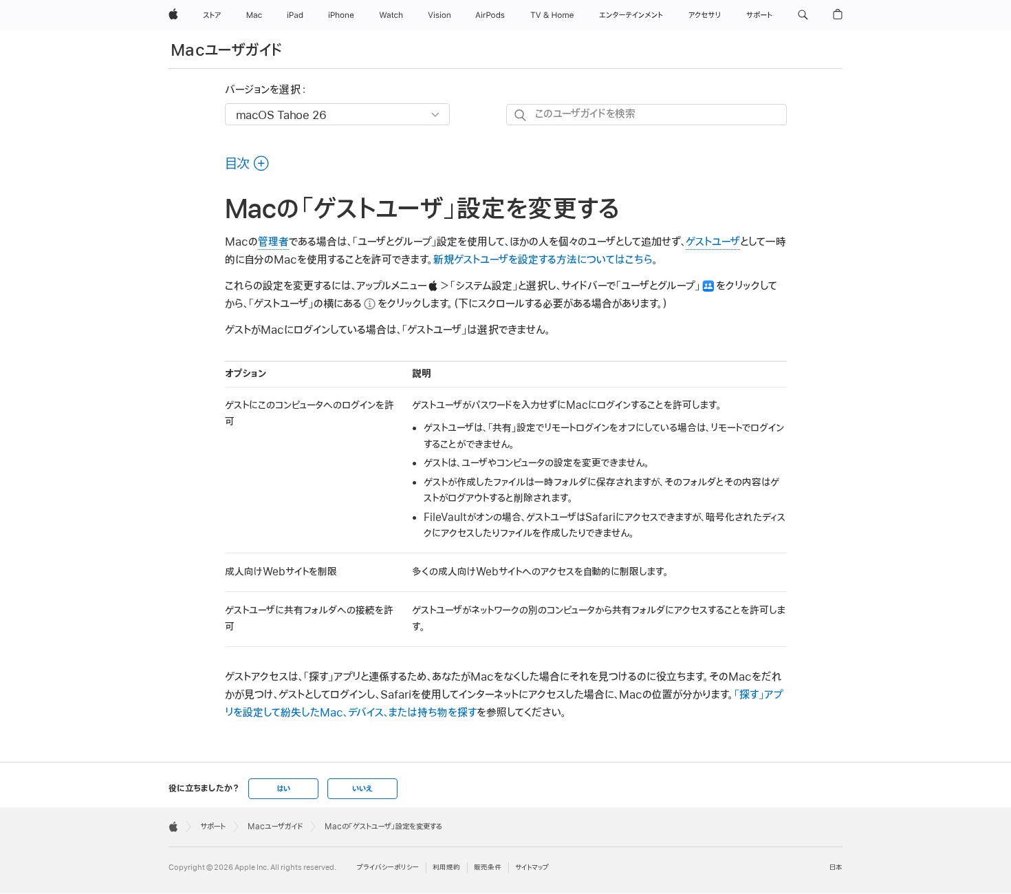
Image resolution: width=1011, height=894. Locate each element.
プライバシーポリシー (388, 867)
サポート (213, 826)
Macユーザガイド (226, 50)
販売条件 (487, 867)
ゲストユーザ (713, 242)
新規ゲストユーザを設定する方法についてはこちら (543, 260)
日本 (835, 867)
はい (283, 789)
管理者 (273, 242)
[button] (803, 15)
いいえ (362, 789)
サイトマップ (532, 867)
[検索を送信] (521, 115)
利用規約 (446, 867)
